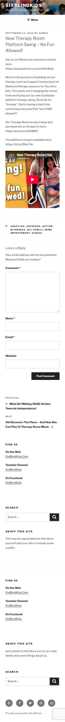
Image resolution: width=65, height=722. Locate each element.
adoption (17, 226)
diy (29, 229)
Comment (12, 268)
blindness (18, 229)
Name (10, 318)
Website (10, 356)
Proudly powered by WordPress (23, 713)
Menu (34, 19)
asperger (33, 226)
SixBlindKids (23, 5)
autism (47, 226)
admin (43, 33)
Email (10, 337)
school (37, 233)
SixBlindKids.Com (16, 456)
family (38, 229)
